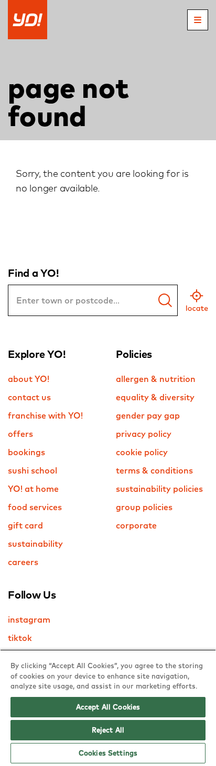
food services (35, 507)
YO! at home (33, 488)
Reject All (108, 730)
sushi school (32, 470)
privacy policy (143, 434)
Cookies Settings (108, 753)
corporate (136, 525)
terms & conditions (154, 470)
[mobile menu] (197, 19)
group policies (144, 507)
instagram (29, 619)
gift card (25, 525)
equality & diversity (155, 397)
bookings (26, 452)
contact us (29, 397)
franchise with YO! (45, 415)
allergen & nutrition (156, 379)
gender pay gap (148, 415)
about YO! (28, 379)
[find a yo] (165, 300)
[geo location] (197, 300)
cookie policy (142, 452)
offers (20, 434)
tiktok (20, 638)
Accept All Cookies (108, 707)
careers (23, 562)
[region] (108, 707)
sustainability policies (159, 488)
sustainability (35, 543)
